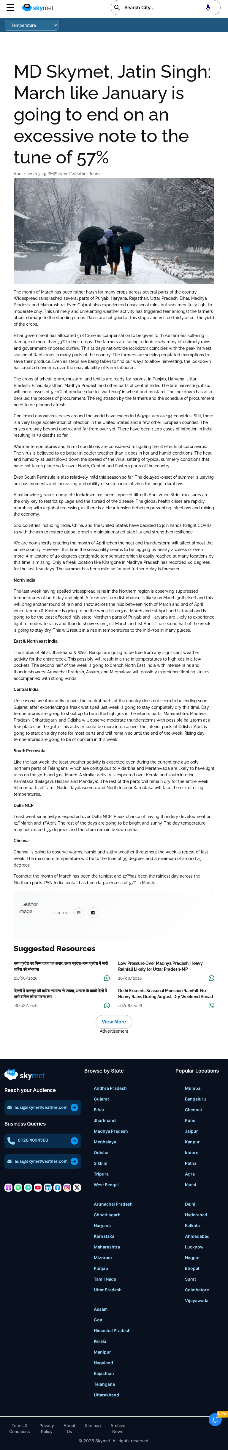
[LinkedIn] (48, 1188)
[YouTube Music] (38, 1188)
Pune (190, 1120)
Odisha (101, 1152)
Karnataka (104, 1236)
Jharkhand (105, 1120)
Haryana (102, 1225)
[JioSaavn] (28, 1188)
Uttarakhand (106, 1394)
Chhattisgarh (107, 1214)
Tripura (101, 1173)
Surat (190, 1279)
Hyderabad (196, 1214)
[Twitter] (77, 1188)
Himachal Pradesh (112, 1330)
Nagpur (192, 1257)
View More (114, 1022)
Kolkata (192, 1225)
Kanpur (192, 1141)
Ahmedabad (197, 1236)
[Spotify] (18, 1188)
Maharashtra (107, 1246)
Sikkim (100, 1163)
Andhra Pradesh (110, 1088)
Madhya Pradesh (111, 1131)
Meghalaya (105, 1141)
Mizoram (103, 1257)
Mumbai (193, 1088)
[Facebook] (57, 1188)
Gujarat (101, 1098)
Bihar (99, 1109)
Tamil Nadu (105, 1279)
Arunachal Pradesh (113, 1203)
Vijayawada (196, 1300)
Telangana (104, 1384)
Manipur (102, 1351)
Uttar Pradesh (108, 1289)
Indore (191, 1152)
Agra (190, 1173)
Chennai (193, 1109)
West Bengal (106, 1184)
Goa (98, 1319)
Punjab (101, 1268)
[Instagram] (67, 1188)
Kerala (100, 1341)
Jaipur (191, 1131)
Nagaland (103, 1362)
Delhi (190, 1203)
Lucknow (194, 1246)
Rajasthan (104, 1373)
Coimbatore (197, 1289)
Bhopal (192, 1268)
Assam (101, 1309)
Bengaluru (195, 1098)
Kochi (190, 1184)
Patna (191, 1163)
